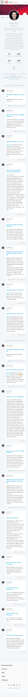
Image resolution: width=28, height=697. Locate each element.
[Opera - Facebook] (8, 685)
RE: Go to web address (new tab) (15, 369)
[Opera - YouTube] (13, 685)
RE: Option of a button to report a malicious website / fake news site (15, 253)
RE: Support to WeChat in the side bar (15, 95)
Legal (3, 676)
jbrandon (9, 90)
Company (4, 680)
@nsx (17, 119)
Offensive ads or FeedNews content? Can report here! (13, 170)
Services (4, 669)
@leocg (8, 372)
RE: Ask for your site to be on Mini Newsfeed (15, 451)
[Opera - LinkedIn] (16, 685)
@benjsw (8, 592)
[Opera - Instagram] (19, 685)
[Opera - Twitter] (10, 685)
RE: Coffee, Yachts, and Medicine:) (15, 396)
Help (2, 672)
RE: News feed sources (12, 517)
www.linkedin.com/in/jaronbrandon (10, 77)
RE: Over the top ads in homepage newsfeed (15, 115)
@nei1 (7, 618)
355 (18, 61)
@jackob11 (8, 144)
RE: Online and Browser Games (14, 635)
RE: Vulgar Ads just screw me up (14, 141)
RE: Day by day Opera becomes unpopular (14, 225)
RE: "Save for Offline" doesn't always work (14, 563)
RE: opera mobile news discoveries (12, 588)
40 (9, 61)
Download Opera (6, 665)
